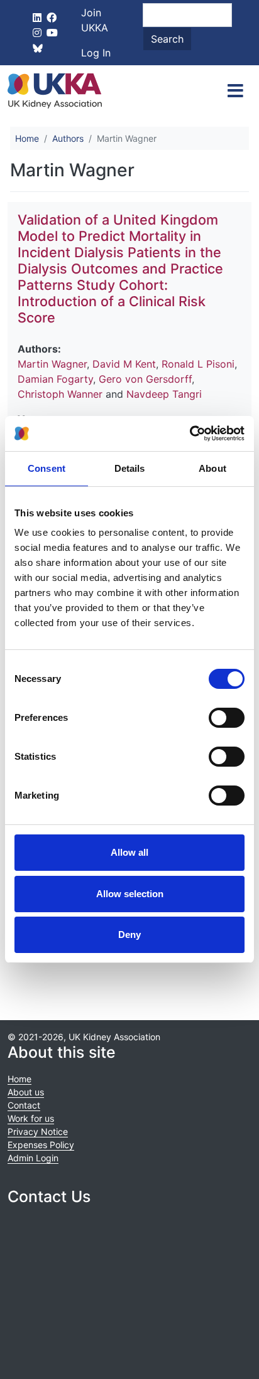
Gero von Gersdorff (145, 379)
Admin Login (33, 1158)
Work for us (31, 1118)
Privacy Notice (38, 1131)
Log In (96, 52)
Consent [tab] (46, 468)
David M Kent (124, 364)
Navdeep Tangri (164, 394)
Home (27, 138)
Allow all (129, 852)
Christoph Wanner (60, 394)
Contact (24, 1105)
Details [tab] (129, 468)
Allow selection (129, 893)
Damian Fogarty (55, 379)
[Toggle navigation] (235, 91)
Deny (129, 934)
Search (167, 39)
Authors (68, 138)
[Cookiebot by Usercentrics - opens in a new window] (190, 433)
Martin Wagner (52, 364)
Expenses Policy (41, 1144)
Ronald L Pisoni (198, 364)
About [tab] (212, 468)
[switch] (227, 718)
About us (26, 1092)
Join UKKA (94, 20)
